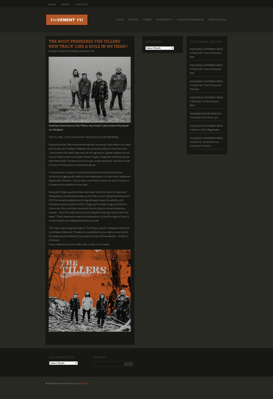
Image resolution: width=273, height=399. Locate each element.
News (120, 19)
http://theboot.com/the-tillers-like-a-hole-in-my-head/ (79, 244)
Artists (133, 19)
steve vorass (81, 383)
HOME (52, 4)
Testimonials (217, 19)
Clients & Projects (191, 19)
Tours (147, 19)
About (65, 4)
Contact (82, 4)
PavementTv (164, 19)
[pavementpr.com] (67, 25)
